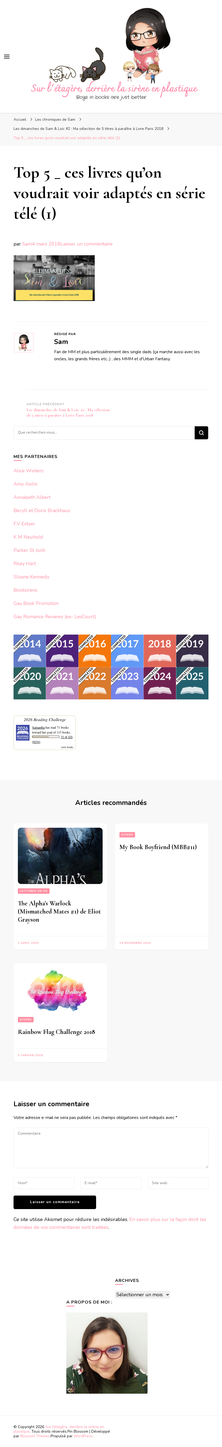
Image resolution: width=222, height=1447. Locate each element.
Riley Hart (25, 563)
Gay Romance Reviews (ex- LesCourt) (55, 616)
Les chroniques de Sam (55, 119)
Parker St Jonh (29, 550)
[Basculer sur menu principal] (6, 56)
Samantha (38, 727)
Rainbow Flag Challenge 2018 (56, 1032)
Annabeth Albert (32, 497)
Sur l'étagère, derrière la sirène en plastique (59, 1429)
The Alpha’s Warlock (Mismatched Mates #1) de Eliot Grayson (59, 911)
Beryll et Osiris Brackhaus (42, 510)
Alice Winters (29, 470)
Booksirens (25, 590)
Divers (127, 835)
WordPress (83, 1436)
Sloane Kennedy (31, 577)
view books (67, 747)
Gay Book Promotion (36, 603)
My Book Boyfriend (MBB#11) (158, 847)
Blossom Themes (35, 1436)
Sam (27, 244)
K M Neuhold (28, 537)
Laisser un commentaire (86, 244)
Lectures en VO (34, 891)
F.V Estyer (24, 523)
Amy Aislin (25, 484)
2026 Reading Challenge (45, 719)
